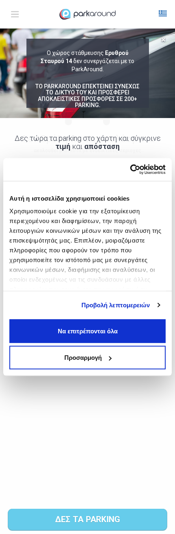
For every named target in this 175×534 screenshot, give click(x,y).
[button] (163, 14)
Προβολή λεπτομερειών (115, 305)
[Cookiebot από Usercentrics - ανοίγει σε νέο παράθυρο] (130, 169)
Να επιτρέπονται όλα (88, 330)
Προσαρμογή (83, 357)
